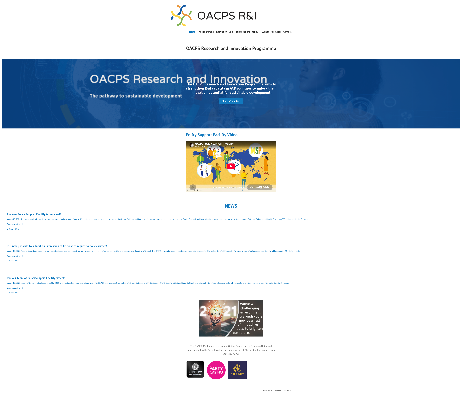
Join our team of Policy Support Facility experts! (36, 278)
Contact (287, 32)
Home (192, 32)
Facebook (267, 390)
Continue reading (14, 224)
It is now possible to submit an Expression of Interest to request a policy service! (57, 246)
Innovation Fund (224, 32)
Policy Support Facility (246, 32)
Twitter (277, 390)
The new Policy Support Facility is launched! (34, 214)
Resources (276, 32)
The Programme (205, 32)
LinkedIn (287, 390)
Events (265, 32)
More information (231, 101)
